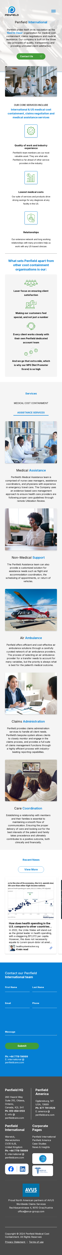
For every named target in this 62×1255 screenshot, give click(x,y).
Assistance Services (31, 412)
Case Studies (39, 1143)
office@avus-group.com (31, 1211)
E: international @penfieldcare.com (14, 1061)
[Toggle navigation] (53, 11)
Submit (22, 1045)
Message (10, 1032)
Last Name (38, 987)
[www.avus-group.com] (31, 1190)
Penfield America (41, 1140)
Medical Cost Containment (31, 403)
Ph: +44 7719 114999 (16, 1056)
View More (31, 869)
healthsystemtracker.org (27, 946)
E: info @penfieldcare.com (14, 1116)
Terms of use (36, 1242)
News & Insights (41, 1147)
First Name (11, 987)
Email (8, 1003)
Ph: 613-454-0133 (15, 1110)
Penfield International (44, 1136)
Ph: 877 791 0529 (45, 1107)
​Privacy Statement (15, 1242)
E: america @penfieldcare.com (44, 1113)
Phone (35, 1003)
